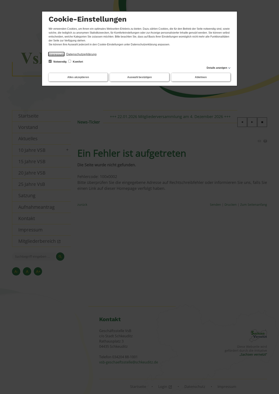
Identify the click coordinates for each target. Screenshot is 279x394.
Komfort (77, 61)
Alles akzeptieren (78, 77)
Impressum (56, 54)
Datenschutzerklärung (81, 54)
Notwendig (60, 61)
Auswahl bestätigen (139, 77)
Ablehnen (201, 77)
